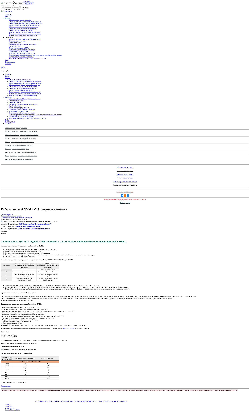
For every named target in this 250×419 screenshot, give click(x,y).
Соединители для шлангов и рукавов (21, 57)
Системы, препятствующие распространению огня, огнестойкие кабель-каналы (35, 55)
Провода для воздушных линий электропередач (24, 32)
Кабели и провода (15, 43)
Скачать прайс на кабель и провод (28, 226)
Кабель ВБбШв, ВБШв (12, 410)
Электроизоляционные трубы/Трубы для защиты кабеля (27, 58)
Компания (8, 14)
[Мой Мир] (128, 195)
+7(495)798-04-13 (28, 2)
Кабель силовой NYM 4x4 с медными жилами (33, 229)
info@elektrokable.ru (41, 401)
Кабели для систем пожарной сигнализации (23, 27)
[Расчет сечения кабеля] (125, 167)
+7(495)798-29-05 (28, 3)
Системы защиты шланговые (18, 51)
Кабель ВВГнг (9, 408)
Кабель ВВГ (9, 406)
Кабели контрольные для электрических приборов (25, 23)
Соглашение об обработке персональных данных (111, 401)
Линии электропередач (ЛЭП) (19, 48)
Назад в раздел (6, 386)
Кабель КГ (8, 404)
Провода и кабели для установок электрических (25, 34)
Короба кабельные (15, 46)
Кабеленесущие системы (17, 41)
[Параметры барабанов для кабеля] (125, 181)
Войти (3, 67)
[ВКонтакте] (122, 195)
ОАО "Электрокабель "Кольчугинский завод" (35, 224)
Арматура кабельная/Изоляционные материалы (24, 39)
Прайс (7, 60)
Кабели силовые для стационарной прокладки (24, 25)
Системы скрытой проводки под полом (22, 53)
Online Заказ (9, 97)
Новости (7, 16)
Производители (10, 62)
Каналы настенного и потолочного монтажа (23, 44)
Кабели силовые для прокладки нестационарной (25, 21)
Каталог (7, 78)
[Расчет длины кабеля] (125, 174)
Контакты (8, 64)
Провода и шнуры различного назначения (23, 35)
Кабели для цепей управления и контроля (22, 28)
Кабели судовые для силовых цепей (21, 30)
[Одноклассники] (125, 195)
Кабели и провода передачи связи (20, 20)
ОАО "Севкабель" (69, 328)
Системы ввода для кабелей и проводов (22, 50)
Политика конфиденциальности (83, 401)
